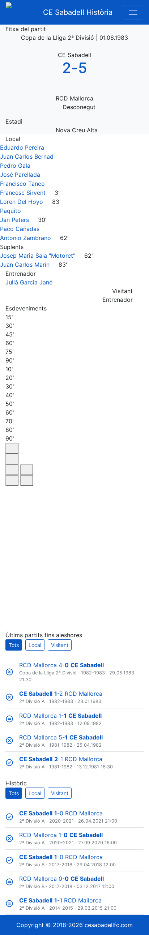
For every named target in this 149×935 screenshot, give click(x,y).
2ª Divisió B (31, 864)
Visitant (59, 645)
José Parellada (20, 174)
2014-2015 (61, 908)
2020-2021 (61, 821)
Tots (14, 645)
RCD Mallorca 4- (61, 665)
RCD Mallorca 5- (61, 737)
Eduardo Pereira (22, 147)
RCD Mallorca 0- (61, 878)
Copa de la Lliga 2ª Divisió (48, 672)
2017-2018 (60, 864)
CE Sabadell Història (77, 12)
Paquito (10, 210)
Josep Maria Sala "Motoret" (37, 255)
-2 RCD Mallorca (60, 693)
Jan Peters (14, 219)
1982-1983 (93, 672)
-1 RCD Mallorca (60, 759)
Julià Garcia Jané (28, 282)
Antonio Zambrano (25, 237)
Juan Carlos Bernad (27, 156)
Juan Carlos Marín (25, 264)
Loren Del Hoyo (21, 201)
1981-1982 (60, 745)
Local (35, 645)
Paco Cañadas (19, 228)
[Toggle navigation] (133, 12)
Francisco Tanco (22, 183)
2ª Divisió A (32, 701)
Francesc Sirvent (23, 192)
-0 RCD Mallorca (61, 813)
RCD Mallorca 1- (60, 715)
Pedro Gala (15, 165)
